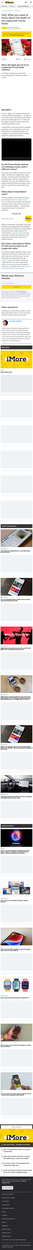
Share (5, 59)
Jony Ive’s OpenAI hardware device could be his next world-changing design (17, 1171)
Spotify (13, 260)
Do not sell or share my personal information (14, 1239)
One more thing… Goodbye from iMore (16, 1144)
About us (4, 1222)
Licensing (4, 1215)
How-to (4, 28)
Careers (4, 1211)
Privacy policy (5, 1201)
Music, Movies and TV (7, 10)
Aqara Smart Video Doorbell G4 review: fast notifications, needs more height (16, 1157)
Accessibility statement (8, 1208)
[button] (31, 2)
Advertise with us (6, 1229)
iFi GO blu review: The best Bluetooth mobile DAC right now (16, 1164)
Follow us (20, 59)
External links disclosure (8, 1218)
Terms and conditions (8, 1194)
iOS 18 (12, 6)
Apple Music (17, 10)
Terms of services (21, 291)
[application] (16, 148)
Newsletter (28, 59)
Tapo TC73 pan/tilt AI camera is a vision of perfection (16, 1150)
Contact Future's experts (8, 1197)
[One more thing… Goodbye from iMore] (16, 1138)
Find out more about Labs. (16, 35)
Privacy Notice (22, 293)
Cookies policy (5, 1204)
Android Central (6, 1232)
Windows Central (6, 1236)
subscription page (17, 233)
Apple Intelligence (23, 6)
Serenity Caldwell (13, 27)
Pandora (4, 260)
